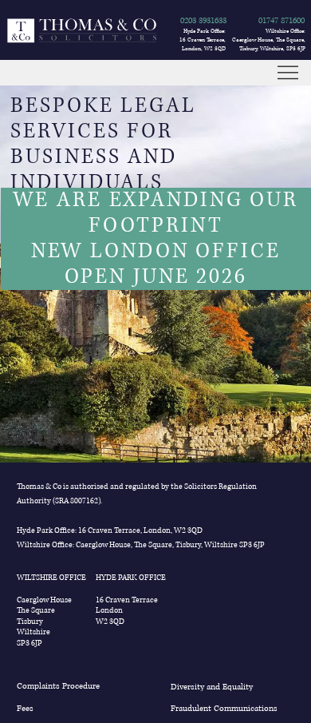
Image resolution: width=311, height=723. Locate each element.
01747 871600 (281, 20)
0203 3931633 (203, 20)
